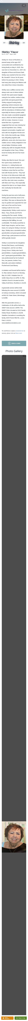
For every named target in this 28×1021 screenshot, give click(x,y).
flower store (19, 333)
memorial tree (20, 331)
